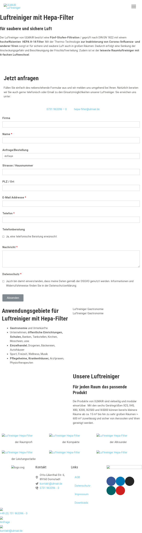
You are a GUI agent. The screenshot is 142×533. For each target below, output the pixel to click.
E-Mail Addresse (14, 197)
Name (7, 134)
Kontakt (41, 467)
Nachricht (10, 247)
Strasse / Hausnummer (17, 165)
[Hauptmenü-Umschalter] (133, 6)
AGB (77, 477)
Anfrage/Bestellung (15, 150)
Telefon (8, 213)
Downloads (81, 502)
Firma (6, 118)
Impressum (82, 494)
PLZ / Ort (8, 181)
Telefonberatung (13, 229)
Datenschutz (11, 274)
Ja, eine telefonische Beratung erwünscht (31, 236)
